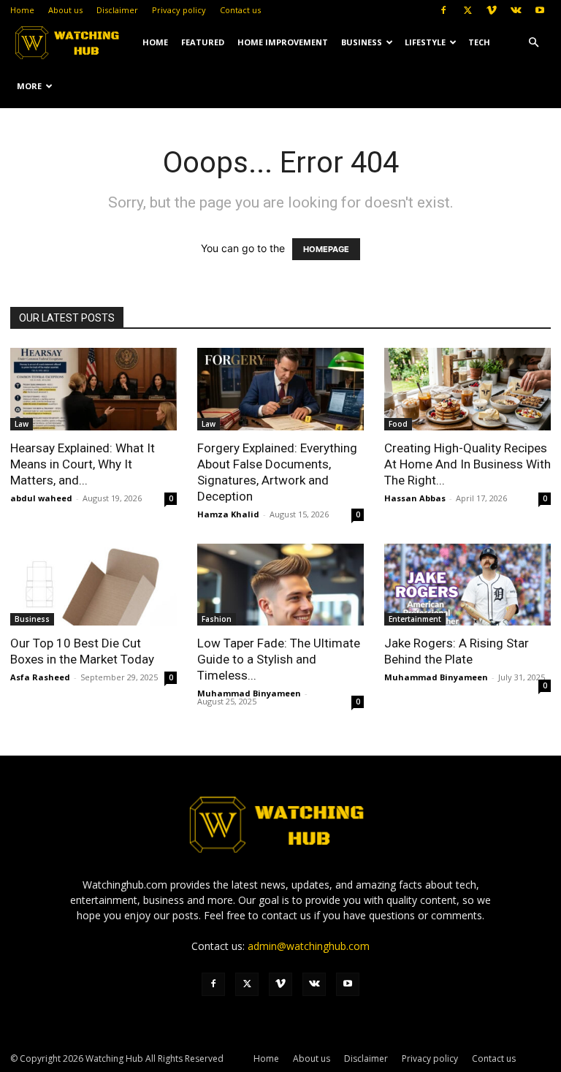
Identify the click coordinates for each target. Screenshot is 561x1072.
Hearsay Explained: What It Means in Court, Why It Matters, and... (82, 464)
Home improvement (282, 42)
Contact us (240, 9)
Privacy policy (179, 9)
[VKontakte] (516, 10)
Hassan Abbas (415, 498)
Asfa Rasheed (40, 677)
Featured (202, 42)
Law (21, 424)
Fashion (217, 619)
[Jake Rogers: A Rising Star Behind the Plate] (467, 585)
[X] (467, 10)
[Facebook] (443, 10)
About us (65, 9)
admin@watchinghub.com (309, 946)
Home (22, 9)
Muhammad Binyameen (249, 693)
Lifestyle (425, 42)
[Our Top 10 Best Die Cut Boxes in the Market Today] (93, 585)
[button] (533, 43)
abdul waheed (41, 498)
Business (361, 42)
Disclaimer (117, 9)
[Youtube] (540, 10)
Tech (479, 42)
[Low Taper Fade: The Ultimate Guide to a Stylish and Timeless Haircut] (280, 585)
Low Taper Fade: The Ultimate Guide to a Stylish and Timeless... (278, 659)
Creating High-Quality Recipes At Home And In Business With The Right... (467, 464)
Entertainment (415, 619)
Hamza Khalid (228, 514)
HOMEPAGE (326, 249)
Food (398, 424)
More (29, 85)
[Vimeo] (492, 10)
